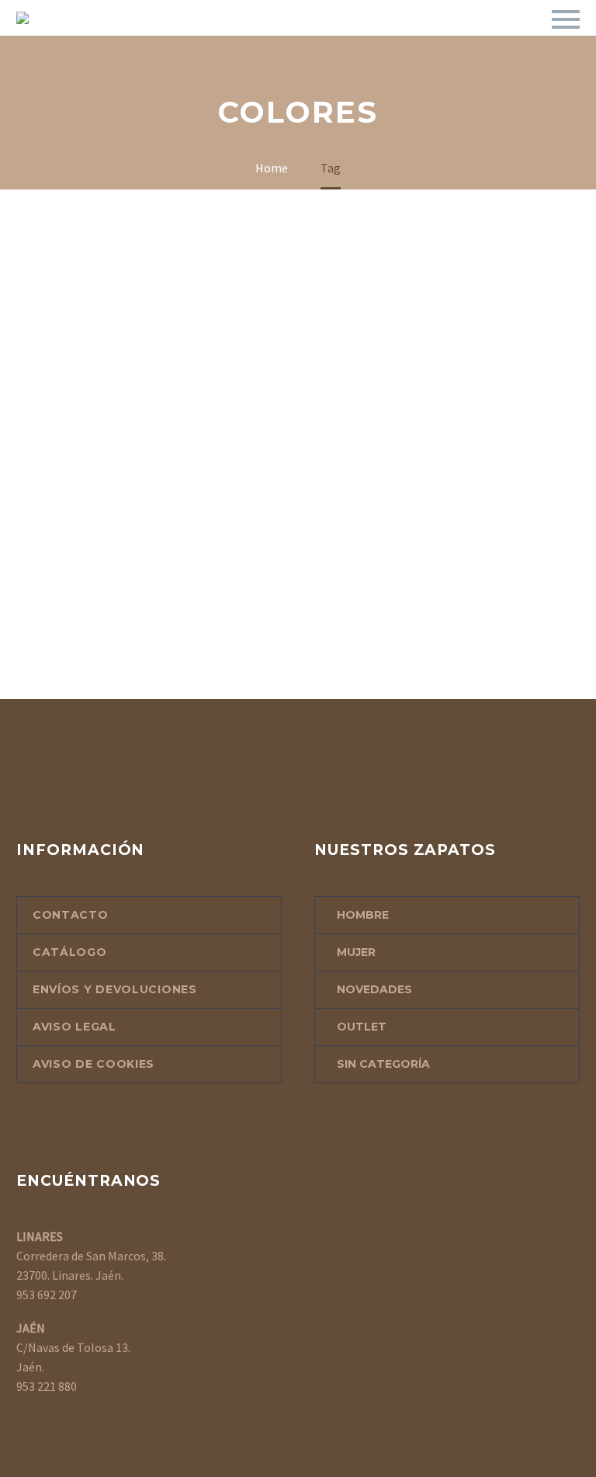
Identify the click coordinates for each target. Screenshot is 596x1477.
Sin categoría (383, 1064)
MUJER (356, 952)
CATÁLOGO (199, 40)
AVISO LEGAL (74, 1027)
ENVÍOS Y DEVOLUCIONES (115, 989)
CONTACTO (375, 40)
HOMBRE (363, 915)
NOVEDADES (374, 989)
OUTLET (287, 40)
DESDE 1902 (101, 40)
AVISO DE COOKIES (93, 1064)
